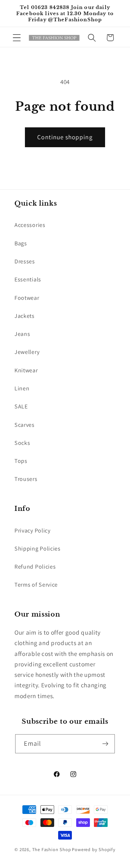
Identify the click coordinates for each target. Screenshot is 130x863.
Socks (22, 443)
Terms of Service (36, 584)
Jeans (22, 334)
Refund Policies (35, 566)
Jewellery (26, 352)
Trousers (26, 479)
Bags (20, 243)
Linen (21, 388)
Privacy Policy (32, 530)
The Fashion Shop (51, 849)
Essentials (27, 279)
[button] (17, 38)
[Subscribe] (105, 744)
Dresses (24, 261)
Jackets (24, 316)
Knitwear (26, 370)
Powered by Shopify (94, 849)
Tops (20, 461)
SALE (21, 406)
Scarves (24, 425)
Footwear (26, 298)
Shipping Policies (37, 548)
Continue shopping (65, 137)
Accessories (30, 225)
